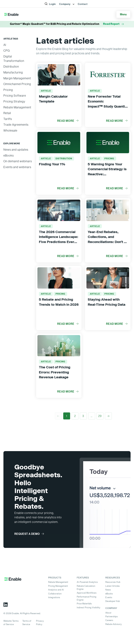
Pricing (8, 90)
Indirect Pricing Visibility (88, 607)
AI (4, 45)
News (108, 590)
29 (100, 416)
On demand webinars (17, 161)
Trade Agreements (15, 124)
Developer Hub (112, 601)
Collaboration (55, 593)
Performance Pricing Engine (86, 598)
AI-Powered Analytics (87, 582)
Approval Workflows (87, 593)
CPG (6, 50)
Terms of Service (26, 622)
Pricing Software (14, 95)
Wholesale (10, 130)
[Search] (48, 7)
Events (108, 597)
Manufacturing (13, 72)
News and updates (15, 149)
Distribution (11, 66)
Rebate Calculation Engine (86, 587)
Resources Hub (112, 582)
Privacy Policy (40, 622)
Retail (7, 113)
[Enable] (11, 14)
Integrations (54, 597)
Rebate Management (17, 107)
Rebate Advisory (113, 624)
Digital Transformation (13, 59)
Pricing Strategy (14, 101)
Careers (109, 620)
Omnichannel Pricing (17, 84)
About (108, 613)
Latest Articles (112, 586)
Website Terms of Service (11, 622)
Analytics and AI (56, 590)
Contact (83, 4)
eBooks (8, 155)
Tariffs (7, 119)
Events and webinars (17, 167)
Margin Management (17, 78)
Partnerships (111, 616)
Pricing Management (58, 586)
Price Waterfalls (84, 603)
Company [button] (65, 4)
